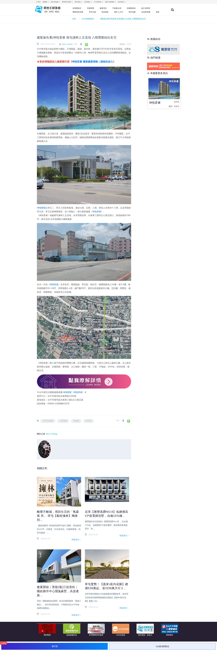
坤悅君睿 (96, 212)
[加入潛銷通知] (160, 66)
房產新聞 (90, 8)
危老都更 (104, 12)
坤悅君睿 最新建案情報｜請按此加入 (92, 61)
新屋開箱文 (77, 8)
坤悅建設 (76, 421)
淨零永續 (92, 12)
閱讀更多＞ (76, 540)
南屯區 (176, 102)
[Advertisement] (163, 150)
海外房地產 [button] (55, 2)
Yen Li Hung (67, 44)
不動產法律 (116, 8)
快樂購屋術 (131, 8)
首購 (157, 12)
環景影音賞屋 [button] (66, 2)
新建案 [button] (45, 2)
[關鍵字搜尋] (172, 10)
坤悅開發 (41, 208)
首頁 (73, 19)
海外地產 (132, 12)
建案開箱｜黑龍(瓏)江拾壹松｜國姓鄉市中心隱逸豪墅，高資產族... (58, 591)
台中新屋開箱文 (88, 19)
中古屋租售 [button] (98, 2)
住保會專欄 (145, 12)
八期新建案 (63, 421)
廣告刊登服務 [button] (110, 2)
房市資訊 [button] (78, 2)
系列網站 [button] (87, 2)
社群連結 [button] (121, 2)
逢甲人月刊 (118, 12)
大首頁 (38, 2)
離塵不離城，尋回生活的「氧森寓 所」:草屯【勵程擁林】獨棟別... (58, 515)
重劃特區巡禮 (78, 12)
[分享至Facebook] (81, 44)
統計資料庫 (145, 8)
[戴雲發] (168, 49)
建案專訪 (103, 8)
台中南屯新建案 (48, 421)
